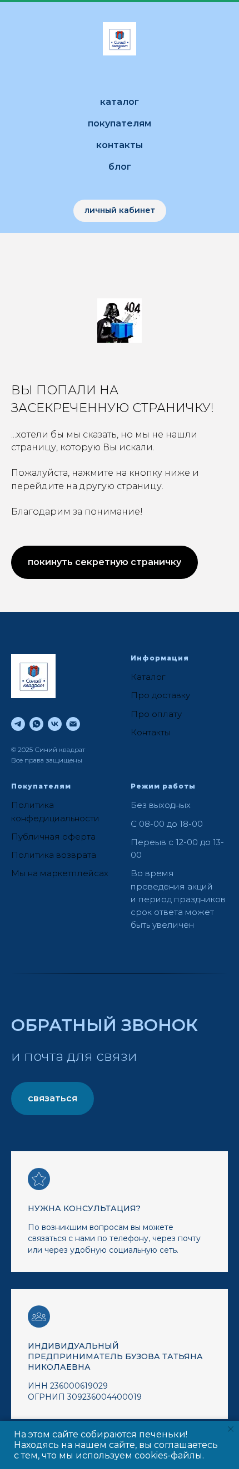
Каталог (119, 101)
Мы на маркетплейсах (59, 873)
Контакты (119, 145)
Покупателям (119, 123)
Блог (119, 166)
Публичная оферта (53, 836)
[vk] (55, 724)
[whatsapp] (36, 724)
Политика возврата (53, 855)
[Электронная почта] (73, 724)
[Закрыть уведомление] (230, 1429)
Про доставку (160, 695)
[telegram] (18, 724)
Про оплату (156, 714)
